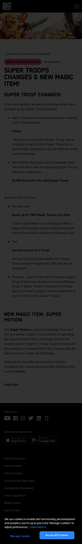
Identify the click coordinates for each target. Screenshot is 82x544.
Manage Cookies (20, 536)
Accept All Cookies (57, 535)
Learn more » (38, 527)
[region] (41, 528)
